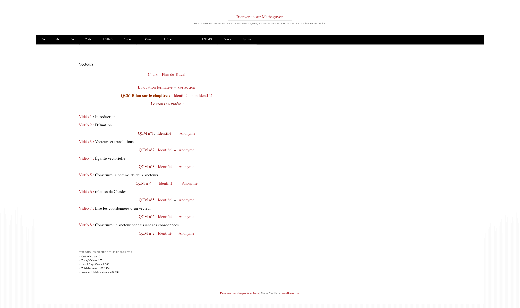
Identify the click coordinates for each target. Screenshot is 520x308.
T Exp (186, 39)
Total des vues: (90, 268)
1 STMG (108, 39)
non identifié (202, 95)
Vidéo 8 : (86, 225)
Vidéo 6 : (86, 191)
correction (186, 87)
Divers (227, 39)
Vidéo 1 (86, 116)
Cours (153, 74)
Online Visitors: (90, 256)
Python (247, 39)
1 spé (127, 39)
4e (57, 39)
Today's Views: (89, 260)
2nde (88, 39)
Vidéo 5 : (86, 175)
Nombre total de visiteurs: (95, 272)
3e (72, 39)
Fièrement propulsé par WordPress (239, 293)
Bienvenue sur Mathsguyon (260, 17)
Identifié (165, 150)
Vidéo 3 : (86, 141)
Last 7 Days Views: (92, 264)
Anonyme (187, 133)
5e (43, 39)
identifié (180, 95)
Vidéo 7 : (86, 208)
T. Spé (167, 39)
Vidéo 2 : (86, 125)
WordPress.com (290, 293)
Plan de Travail (174, 74)
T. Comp (147, 39)
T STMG (207, 39)
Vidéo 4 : (86, 158)
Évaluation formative (155, 87)
